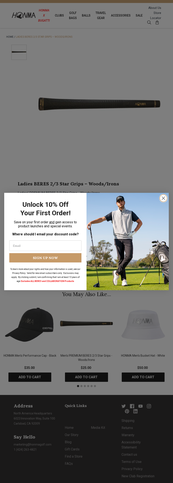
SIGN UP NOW (45, 258)
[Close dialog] (163, 198)
